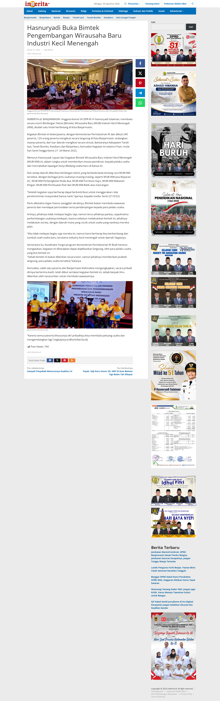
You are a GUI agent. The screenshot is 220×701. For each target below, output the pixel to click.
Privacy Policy (186, 694)
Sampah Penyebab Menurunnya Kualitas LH (49, 370)
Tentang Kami (157, 691)
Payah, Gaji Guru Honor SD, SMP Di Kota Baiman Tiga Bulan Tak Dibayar (107, 371)
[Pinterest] (64, 360)
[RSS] (72, 360)
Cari (153, 22)
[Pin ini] (140, 83)
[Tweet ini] (140, 73)
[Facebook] (50, 360)
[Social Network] (192, 3)
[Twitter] (57, 360)
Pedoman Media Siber (176, 691)
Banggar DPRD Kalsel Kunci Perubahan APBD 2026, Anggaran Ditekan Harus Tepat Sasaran (173, 580)
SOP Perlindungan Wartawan (164, 694)
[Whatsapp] (140, 103)
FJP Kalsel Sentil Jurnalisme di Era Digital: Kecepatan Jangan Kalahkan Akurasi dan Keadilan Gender (172, 604)
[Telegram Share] (140, 93)
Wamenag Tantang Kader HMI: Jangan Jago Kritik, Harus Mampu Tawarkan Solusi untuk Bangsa (173, 592)
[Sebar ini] (140, 63)
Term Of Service (158, 696)
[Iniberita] (37, 3)
